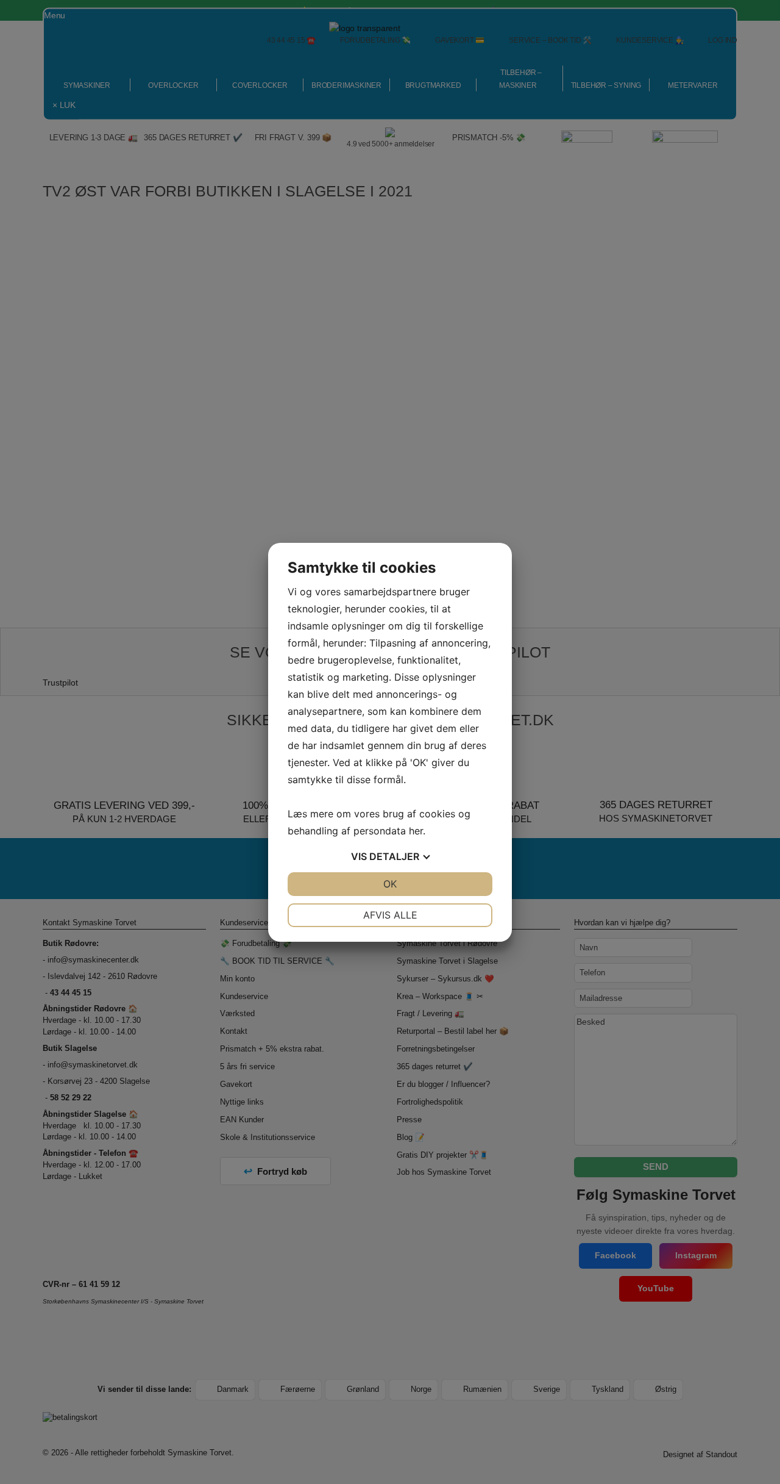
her (416, 831)
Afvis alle (390, 915)
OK (390, 884)
